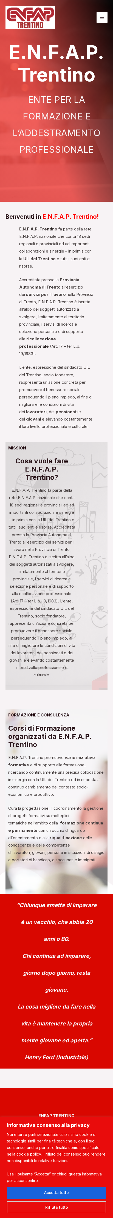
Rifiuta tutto (56, 1207)
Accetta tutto (56, 1192)
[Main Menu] (102, 17)
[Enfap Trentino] (30, 17)
